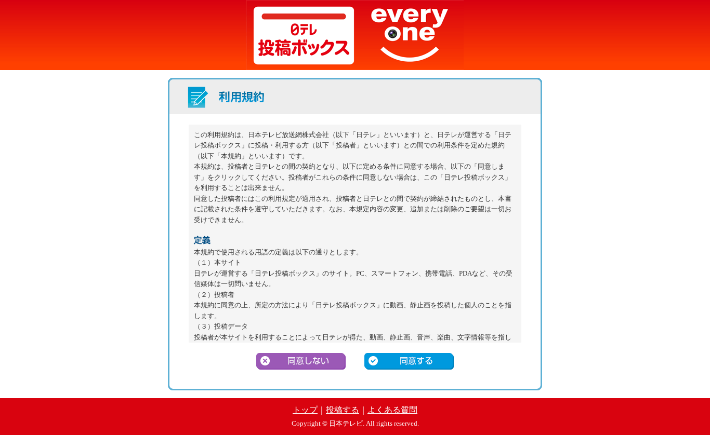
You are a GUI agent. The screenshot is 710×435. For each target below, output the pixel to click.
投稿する (342, 409)
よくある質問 (392, 409)
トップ (305, 409)
